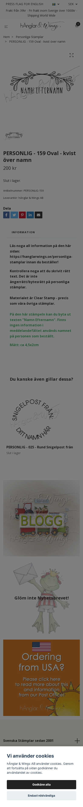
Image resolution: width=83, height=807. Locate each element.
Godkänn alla (41, 784)
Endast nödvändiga (41, 795)
